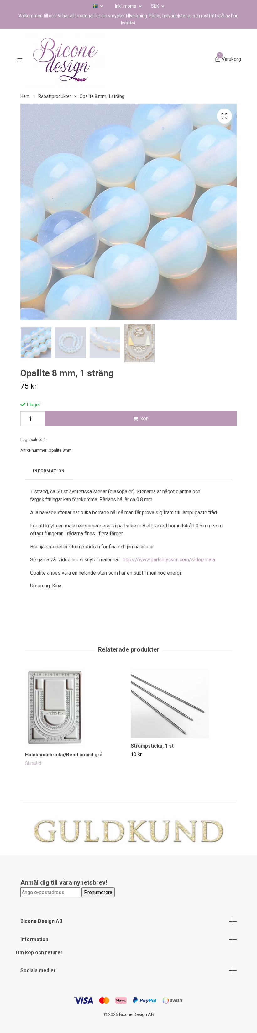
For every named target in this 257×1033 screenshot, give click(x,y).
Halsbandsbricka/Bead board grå (63, 755)
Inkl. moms (126, 5)
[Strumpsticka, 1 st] (181, 703)
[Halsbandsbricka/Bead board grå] (75, 707)
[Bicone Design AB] (120, 59)
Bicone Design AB (41, 921)
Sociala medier (38, 970)
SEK (155, 5)
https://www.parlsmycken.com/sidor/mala (169, 560)
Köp (144, 418)
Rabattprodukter (54, 96)
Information (34, 939)
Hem (25, 96)
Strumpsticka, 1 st (152, 746)
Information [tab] (49, 471)
